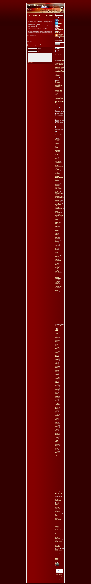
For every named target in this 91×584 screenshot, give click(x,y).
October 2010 (56, 407)
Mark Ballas (56, 233)
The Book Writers (57, 271)
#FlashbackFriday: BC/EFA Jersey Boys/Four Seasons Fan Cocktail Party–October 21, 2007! (59, 68)
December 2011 (57, 396)
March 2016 (56, 356)
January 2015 (57, 367)
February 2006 (57, 451)
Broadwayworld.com (58, 514)
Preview (56, 49)
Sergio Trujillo (57, 267)
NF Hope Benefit (57, 245)
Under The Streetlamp (58, 289)
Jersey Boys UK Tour (57, 214)
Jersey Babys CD (57, 183)
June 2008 (56, 429)
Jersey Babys (57, 526)
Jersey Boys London (57, 82)
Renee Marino (57, 256)
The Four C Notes (57, 276)
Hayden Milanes (57, 173)
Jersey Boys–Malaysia (58, 216)
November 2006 (57, 444)
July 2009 (56, 419)
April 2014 (56, 374)
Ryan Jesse (56, 263)
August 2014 (56, 371)
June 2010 (56, 410)
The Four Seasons (57, 278)
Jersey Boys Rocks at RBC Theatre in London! (40, 15)
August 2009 (56, 418)
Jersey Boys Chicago (58, 195)
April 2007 (56, 440)
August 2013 (56, 380)
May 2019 (56, 336)
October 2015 (56, 360)
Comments (57, 558)
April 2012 (56, 393)
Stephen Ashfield (57, 538)
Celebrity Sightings (57, 150)
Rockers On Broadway (58, 519)
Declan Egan (56, 157)
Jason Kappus (57, 176)
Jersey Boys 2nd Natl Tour (58, 193)
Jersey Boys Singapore (58, 212)
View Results (56, 133)
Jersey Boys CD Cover (58, 84)
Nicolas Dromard (57, 247)
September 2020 (57, 332)
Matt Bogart (56, 510)
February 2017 (57, 347)
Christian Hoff (57, 185)
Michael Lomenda (57, 240)
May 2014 (56, 373)
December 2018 (57, 338)
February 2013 (57, 385)
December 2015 (57, 358)
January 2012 (57, 395)
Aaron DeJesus (57, 139)
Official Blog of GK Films (58, 550)
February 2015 (57, 366)
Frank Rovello (57, 169)
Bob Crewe (56, 142)
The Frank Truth (57, 527)
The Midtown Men (57, 282)
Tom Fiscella (56, 285)
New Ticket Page (57, 104)
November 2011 (57, 397)
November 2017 (57, 340)
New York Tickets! (58, 54)
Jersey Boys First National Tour (59, 541)
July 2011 (56, 400)
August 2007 (56, 437)
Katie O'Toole (56, 230)
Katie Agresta (56, 229)
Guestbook (56, 93)
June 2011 (56, 401)
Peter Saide (56, 253)
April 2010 (56, 412)
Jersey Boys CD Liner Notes (58, 90)
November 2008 (57, 425)
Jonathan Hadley (57, 226)
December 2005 (57, 453)
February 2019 (57, 337)
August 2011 (56, 399)
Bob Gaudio (56, 279)
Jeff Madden (56, 181)
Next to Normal (57, 244)
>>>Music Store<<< (58, 106)
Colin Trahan (56, 154)
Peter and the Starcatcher (58, 251)
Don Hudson (56, 504)
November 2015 (57, 359)
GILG (56, 525)
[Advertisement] (59, 308)
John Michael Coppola (58, 221)
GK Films (56, 549)
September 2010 (57, 408)
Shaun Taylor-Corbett (57, 268)
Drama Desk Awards (57, 161)
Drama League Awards (58, 162)
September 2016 (57, 351)
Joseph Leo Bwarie (57, 227)
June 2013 (56, 382)
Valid (56, 559)
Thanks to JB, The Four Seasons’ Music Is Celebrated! (59, 59)
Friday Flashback (57, 170)
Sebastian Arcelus (57, 192)
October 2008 (56, 426)
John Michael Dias (57, 222)
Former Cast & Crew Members (59, 166)
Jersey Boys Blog (36, 4)
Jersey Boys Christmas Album (59, 197)
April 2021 (56, 330)
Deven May (56, 158)
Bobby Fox (56, 143)
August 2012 (56, 390)
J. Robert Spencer (57, 86)
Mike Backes (56, 242)
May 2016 (56, 354)
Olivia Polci (56, 248)
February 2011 (57, 404)
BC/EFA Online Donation (58, 516)
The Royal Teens (57, 283)
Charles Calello (57, 151)
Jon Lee (56, 225)
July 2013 (56, 381)
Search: (56, 14)
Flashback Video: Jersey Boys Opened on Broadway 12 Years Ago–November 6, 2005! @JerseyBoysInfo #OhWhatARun (59, 74)
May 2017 (56, 345)
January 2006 (57, 452)
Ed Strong (56, 164)
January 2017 (57, 348)
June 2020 (56, 334)
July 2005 (56, 455)
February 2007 (57, 442)
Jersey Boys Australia (58, 529)
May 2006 (56, 449)
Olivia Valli (56, 249)
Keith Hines (56, 231)
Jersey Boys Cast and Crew (58, 85)
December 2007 (57, 434)
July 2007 (56, 438)
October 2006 (56, 445)
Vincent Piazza (57, 291)
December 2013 (57, 377)
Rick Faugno (56, 533)
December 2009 (57, 415)
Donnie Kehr (56, 159)
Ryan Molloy (56, 264)
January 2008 (57, 433)
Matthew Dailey (57, 236)
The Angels (56, 270)
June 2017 (56, 344)
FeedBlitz (62, 49)
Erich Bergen (56, 165)
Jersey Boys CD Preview (58, 89)
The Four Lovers (57, 277)
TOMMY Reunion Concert (58, 286)
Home (55, 81)
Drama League (57, 518)
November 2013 (57, 378)
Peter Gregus (56, 252)
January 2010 (57, 414)
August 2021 (56, 329)
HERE (29, 35)
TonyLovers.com (57, 521)
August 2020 (56, 333)
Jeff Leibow (56, 180)
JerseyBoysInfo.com (58, 500)
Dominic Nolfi (57, 187)
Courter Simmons (57, 155)
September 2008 (57, 427)
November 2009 (57, 416)
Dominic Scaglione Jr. (58, 188)
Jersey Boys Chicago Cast (58, 196)
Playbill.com (56, 515)
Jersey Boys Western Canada (59, 215)
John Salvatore (57, 223)
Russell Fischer (57, 262)
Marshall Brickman (57, 272)
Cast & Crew (56, 149)
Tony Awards (56, 287)
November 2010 (57, 406)
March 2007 (56, 441)
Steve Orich (56, 512)
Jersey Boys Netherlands (58, 204)
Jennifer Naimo (57, 507)
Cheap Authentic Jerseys (58, 66)
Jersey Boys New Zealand (58, 205)
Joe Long (56, 218)
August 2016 (56, 352)
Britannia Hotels (61, 576)
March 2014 (56, 375)
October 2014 (56, 369)
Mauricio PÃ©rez (57, 237)
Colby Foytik (56, 153)
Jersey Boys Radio (57, 499)
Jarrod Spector (57, 175)
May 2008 (56, 430)
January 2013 (57, 386)
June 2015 (56, 363)
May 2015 (56, 364)
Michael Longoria (57, 191)
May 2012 (56, 392)
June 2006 (56, 448)
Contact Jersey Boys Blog (58, 97)
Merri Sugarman (57, 238)
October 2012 (56, 388)
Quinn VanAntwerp (57, 255)
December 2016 (57, 349)
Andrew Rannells (57, 140)
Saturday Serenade (57, 266)
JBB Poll (56, 179)
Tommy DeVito (57, 281)
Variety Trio (56, 290)
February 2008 (57, 432)
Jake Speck (56, 506)
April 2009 (56, 421)
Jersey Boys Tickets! (59, 79)
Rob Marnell (56, 259)
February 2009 (57, 423)
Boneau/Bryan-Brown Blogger (59, 497)
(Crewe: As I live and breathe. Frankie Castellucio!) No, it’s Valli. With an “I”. (59, 125)
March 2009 (56, 422)
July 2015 (56, 362)
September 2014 (57, 370)
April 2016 (56, 355)
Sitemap (56, 94)
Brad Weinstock (57, 144)
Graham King (56, 172)
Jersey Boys (56, 184)
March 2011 (56, 403)
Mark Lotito (56, 234)
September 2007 (57, 436)
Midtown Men (56, 241)
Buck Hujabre (56, 147)
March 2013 (56, 384)
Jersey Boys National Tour (58, 203)
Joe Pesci (56, 219)
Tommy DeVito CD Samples (58, 91)
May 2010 (56, 411)
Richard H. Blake (57, 257)
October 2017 (56, 341)
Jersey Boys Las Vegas (58, 200)
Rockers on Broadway (58, 260)
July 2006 (56, 447)
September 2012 (57, 389)
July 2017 (56, 343)
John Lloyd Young (57, 508)
